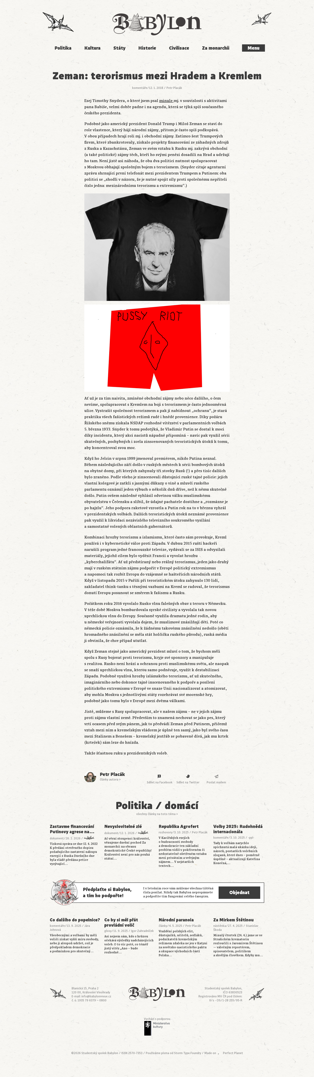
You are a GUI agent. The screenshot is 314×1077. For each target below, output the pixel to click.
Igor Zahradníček (142, 931)
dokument (57, 838)
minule (166, 100)
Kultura (92, 48)
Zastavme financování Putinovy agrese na (72, 829)
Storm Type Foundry (187, 1053)
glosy (108, 931)
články (163, 926)
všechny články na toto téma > (157, 814)
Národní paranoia (176, 920)
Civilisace (179, 48)
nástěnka (219, 926)
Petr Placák (174, 88)
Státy (119, 48)
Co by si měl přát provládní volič (121, 922)
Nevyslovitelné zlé (123, 826)
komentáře (139, 88)
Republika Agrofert (179, 826)
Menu (253, 48)
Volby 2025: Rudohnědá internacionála (238, 829)
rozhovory (165, 832)
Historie (147, 48)
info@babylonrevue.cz (96, 996)
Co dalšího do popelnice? (75, 920)
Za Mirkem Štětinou (233, 920)
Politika (63, 48)
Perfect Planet (233, 1053)
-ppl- (251, 838)
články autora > (110, 780)
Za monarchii (215, 48)
